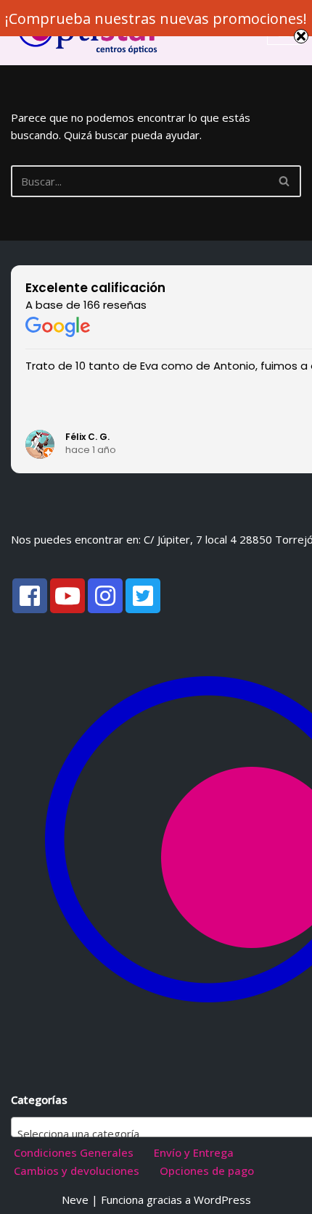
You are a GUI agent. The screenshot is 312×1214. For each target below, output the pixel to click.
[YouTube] (67, 595)
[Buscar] (284, 181)
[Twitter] (143, 595)
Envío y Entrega (194, 1152)
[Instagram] (105, 595)
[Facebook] (29, 595)
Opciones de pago (207, 1170)
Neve (75, 1199)
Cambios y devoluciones (76, 1170)
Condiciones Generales (74, 1152)
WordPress (222, 1199)
